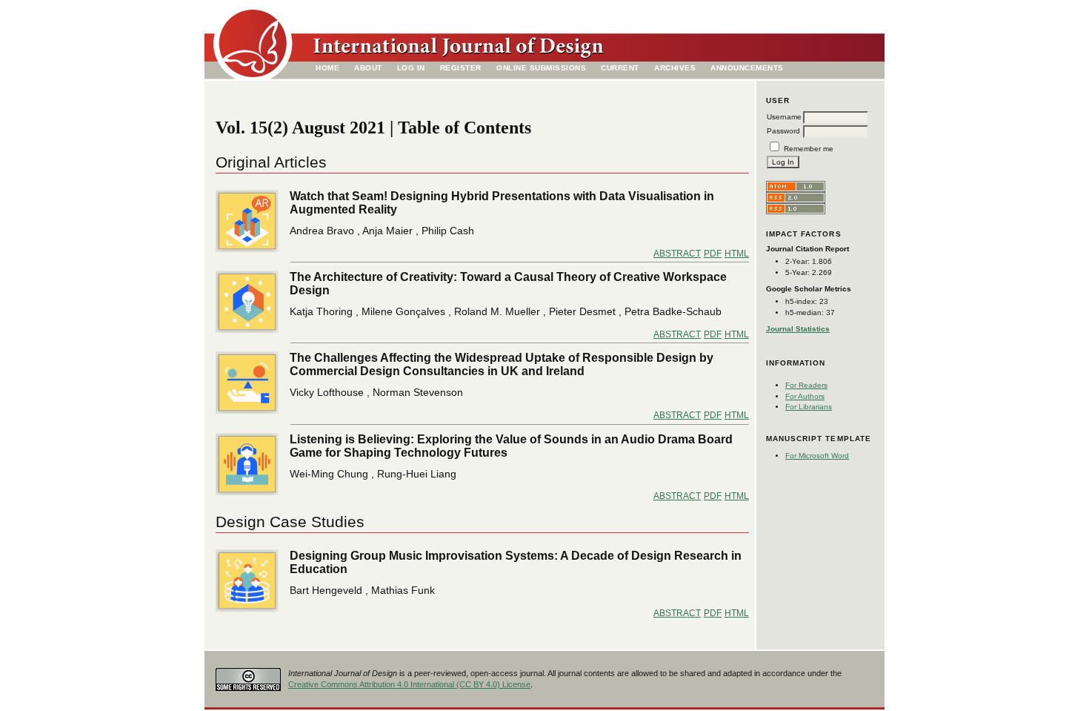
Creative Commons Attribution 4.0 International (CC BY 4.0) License (409, 684)
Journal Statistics (798, 329)
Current (620, 68)
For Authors (805, 396)
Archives (675, 68)
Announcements (747, 68)
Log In (411, 68)
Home (327, 68)
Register (461, 68)
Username (784, 117)
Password (783, 131)
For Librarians (808, 407)
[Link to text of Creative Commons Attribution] (248, 675)
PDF (713, 253)
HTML (737, 253)
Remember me (808, 149)
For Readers (806, 385)
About (368, 68)
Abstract (677, 253)
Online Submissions (541, 68)
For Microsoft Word (817, 456)
